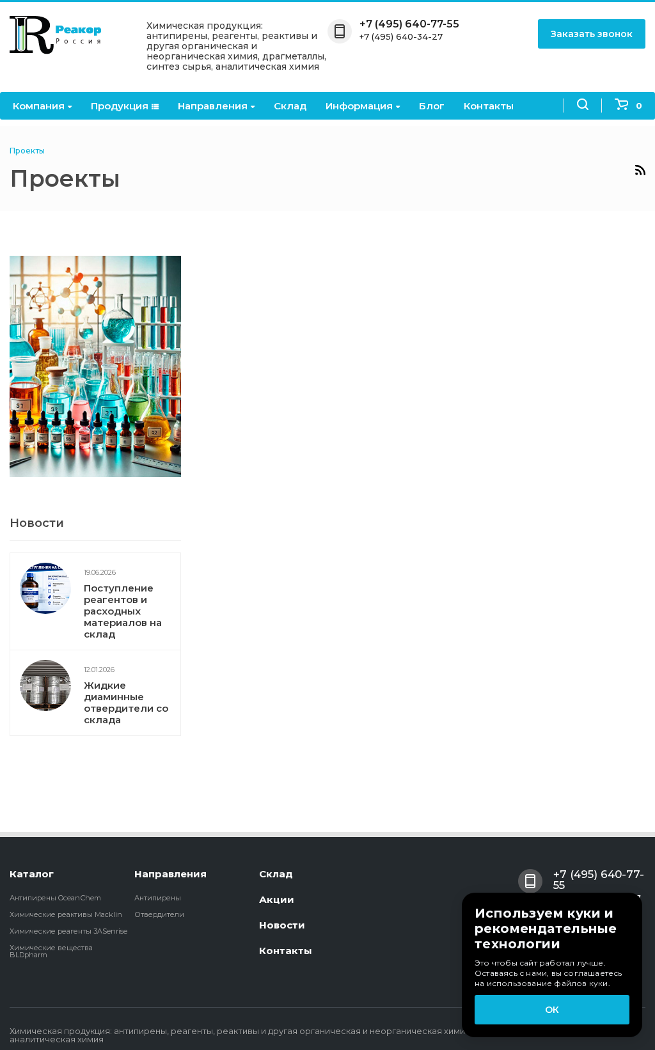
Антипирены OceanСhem (55, 897)
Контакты (489, 106)
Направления (213, 106)
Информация (359, 106)
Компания (39, 106)
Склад (290, 106)
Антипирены (157, 897)
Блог (432, 106)
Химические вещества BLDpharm (51, 951)
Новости (282, 925)
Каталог (32, 874)
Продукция (119, 106)
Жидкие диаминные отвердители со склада (126, 702)
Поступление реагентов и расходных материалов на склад (123, 611)
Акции (276, 899)
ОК (552, 1009)
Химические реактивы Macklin (66, 914)
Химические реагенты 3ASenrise (68, 931)
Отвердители (159, 914)
